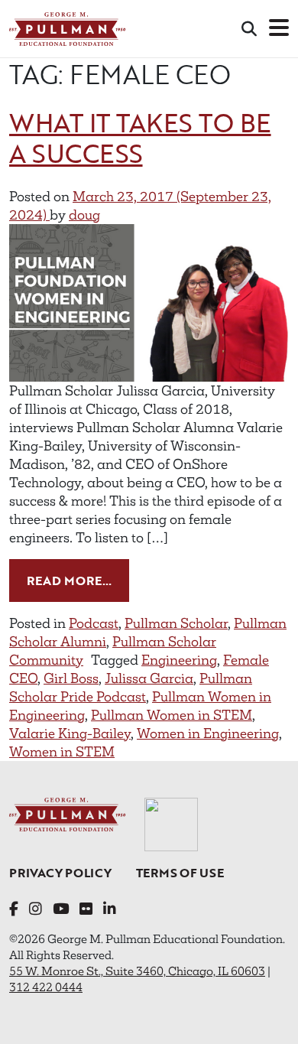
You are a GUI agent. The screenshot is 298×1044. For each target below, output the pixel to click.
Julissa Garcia (149, 678)
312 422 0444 (46, 987)
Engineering (179, 660)
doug (84, 215)
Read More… (78, 580)
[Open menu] (279, 29)
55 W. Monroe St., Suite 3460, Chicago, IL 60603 (137, 971)
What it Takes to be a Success (140, 137)
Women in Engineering (208, 733)
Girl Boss (71, 678)
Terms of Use (180, 872)
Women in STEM (62, 751)
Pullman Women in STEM (171, 715)
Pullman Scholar (176, 623)
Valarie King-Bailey (70, 733)
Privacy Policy (60, 872)
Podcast (93, 623)
